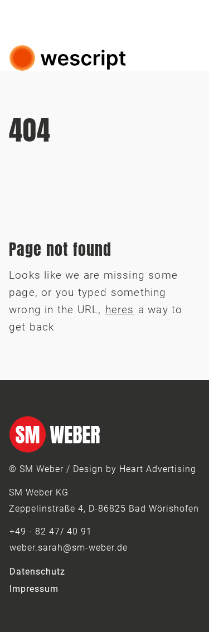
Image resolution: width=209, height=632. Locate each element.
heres (119, 309)
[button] (189, 58)
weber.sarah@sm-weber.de (68, 547)
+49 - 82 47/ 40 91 (50, 531)
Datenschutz (37, 571)
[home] (68, 58)
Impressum (34, 589)
